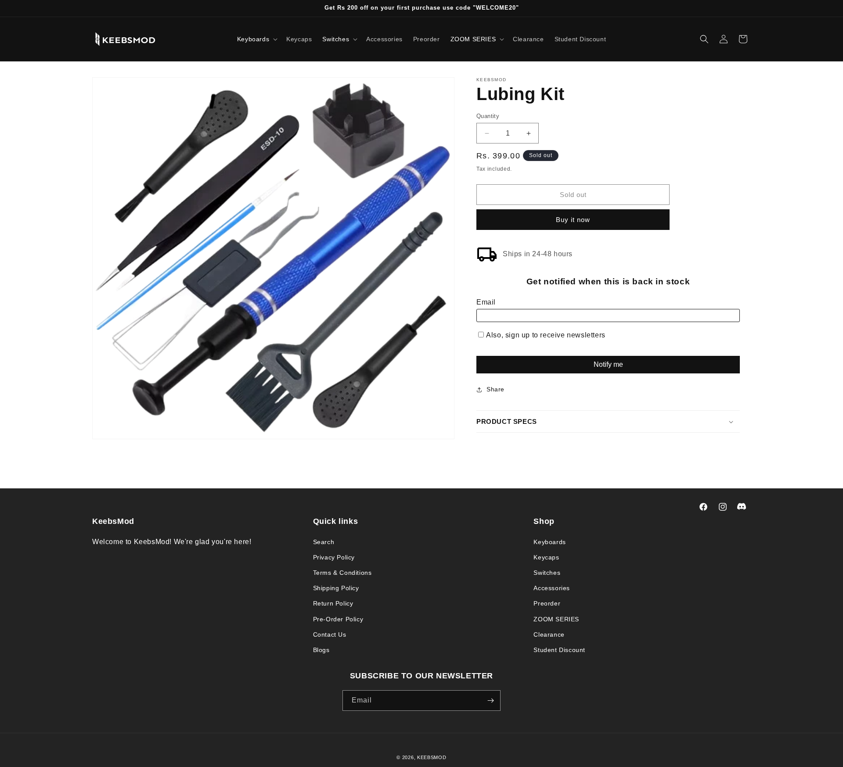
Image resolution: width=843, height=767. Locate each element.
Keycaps (546, 557)
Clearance (548, 634)
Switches (546, 572)
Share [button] (495, 389)
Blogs (321, 649)
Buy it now (573, 220)
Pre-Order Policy (338, 619)
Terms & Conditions (342, 572)
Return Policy (333, 603)
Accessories (551, 587)
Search (324, 541)
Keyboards (549, 541)
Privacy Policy (334, 557)
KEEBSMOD (432, 757)
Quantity (487, 116)
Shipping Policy (336, 587)
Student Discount (559, 649)
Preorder (546, 603)
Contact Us (329, 634)
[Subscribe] (490, 700)
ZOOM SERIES (556, 619)
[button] (256, 39)
